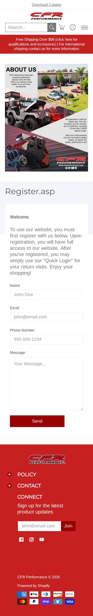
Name (15, 285)
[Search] (52, 27)
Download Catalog (46, 4)
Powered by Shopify (33, 585)
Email (14, 308)
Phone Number (22, 330)
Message (17, 352)
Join (68, 525)
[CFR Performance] (46, 16)
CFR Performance (32, 577)
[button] (61, 27)
